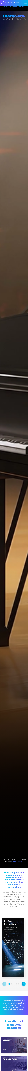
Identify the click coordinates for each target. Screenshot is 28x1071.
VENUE (14, 8)
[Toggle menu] (25, 3)
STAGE (21, 7)
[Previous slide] (4, 984)
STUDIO (6, 7)
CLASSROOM (14, 7)
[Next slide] (24, 984)
